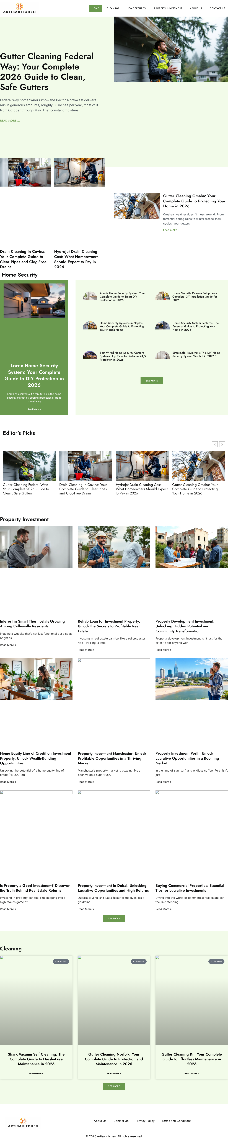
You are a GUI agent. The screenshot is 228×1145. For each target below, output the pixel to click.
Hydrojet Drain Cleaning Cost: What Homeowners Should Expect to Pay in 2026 (76, 259)
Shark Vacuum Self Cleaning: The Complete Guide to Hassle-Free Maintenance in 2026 (36, 1059)
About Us (196, 8)
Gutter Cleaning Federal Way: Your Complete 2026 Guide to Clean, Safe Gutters (47, 71)
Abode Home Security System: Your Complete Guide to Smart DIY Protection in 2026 (122, 296)
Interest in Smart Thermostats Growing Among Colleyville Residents (32, 624)
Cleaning (113, 8)
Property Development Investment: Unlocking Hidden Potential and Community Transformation (185, 626)
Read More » (34, 409)
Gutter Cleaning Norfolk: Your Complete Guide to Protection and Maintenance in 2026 (114, 1059)
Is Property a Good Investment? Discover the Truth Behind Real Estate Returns (35, 888)
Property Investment (168, 8)
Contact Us (217, 8)
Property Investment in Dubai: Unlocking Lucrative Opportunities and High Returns (113, 888)
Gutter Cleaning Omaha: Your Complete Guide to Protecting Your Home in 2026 (194, 201)
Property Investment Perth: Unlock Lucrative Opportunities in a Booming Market (187, 758)
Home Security (136, 8)
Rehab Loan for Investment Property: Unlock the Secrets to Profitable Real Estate (109, 626)
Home (95, 8)
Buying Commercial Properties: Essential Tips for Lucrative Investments (190, 888)
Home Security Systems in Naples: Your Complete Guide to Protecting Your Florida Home (122, 326)
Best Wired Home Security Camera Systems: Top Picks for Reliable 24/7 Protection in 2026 (123, 356)
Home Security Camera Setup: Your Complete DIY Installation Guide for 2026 (194, 296)
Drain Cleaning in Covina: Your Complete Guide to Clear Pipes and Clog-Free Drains (23, 259)
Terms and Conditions (176, 1121)
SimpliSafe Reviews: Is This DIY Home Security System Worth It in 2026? (196, 354)
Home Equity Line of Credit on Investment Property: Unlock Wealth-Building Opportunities (35, 758)
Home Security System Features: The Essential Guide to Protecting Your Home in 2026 (195, 326)
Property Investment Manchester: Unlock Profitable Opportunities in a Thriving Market (112, 758)
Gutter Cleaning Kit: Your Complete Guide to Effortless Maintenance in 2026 (192, 1059)
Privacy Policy (145, 1121)
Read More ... (10, 121)
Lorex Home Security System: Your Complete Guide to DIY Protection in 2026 (34, 375)
